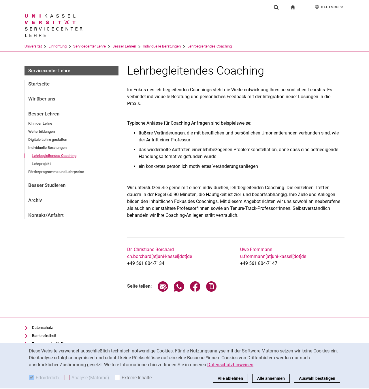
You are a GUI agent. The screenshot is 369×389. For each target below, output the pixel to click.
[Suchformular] (276, 7)
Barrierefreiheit (44, 335)
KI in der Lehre (40, 123)
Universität (33, 46)
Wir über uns (41, 99)
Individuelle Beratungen (162, 46)
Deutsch (332, 7)
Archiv (35, 200)
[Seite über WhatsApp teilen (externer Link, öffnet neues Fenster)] (179, 290)
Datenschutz (42, 327)
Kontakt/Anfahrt (46, 215)
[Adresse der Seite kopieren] (211, 290)
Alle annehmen (271, 378)
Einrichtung (57, 46)
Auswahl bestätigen (317, 378)
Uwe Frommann (256, 249)
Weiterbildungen (41, 131)
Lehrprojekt (41, 164)
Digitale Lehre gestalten (47, 139)
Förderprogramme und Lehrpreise (56, 172)
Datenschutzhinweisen (230, 364)
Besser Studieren (46, 185)
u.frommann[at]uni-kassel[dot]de (273, 256)
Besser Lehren (124, 46)
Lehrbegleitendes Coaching (209, 46)
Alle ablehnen (230, 378)
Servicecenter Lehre (89, 46)
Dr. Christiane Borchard (150, 249)
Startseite (39, 84)
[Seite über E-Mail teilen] (163, 290)
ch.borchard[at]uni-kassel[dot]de (159, 256)
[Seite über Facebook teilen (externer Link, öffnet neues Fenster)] (195, 290)
